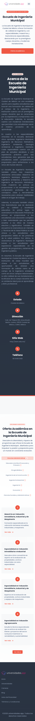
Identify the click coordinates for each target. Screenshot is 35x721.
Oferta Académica (17, 51)
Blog (3, 693)
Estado (18, 299)
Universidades (6, 684)
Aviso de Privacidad (8, 697)
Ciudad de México (17, 303)
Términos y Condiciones (10, 702)
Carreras (4, 688)
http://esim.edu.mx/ (17, 342)
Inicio (3, 679)
